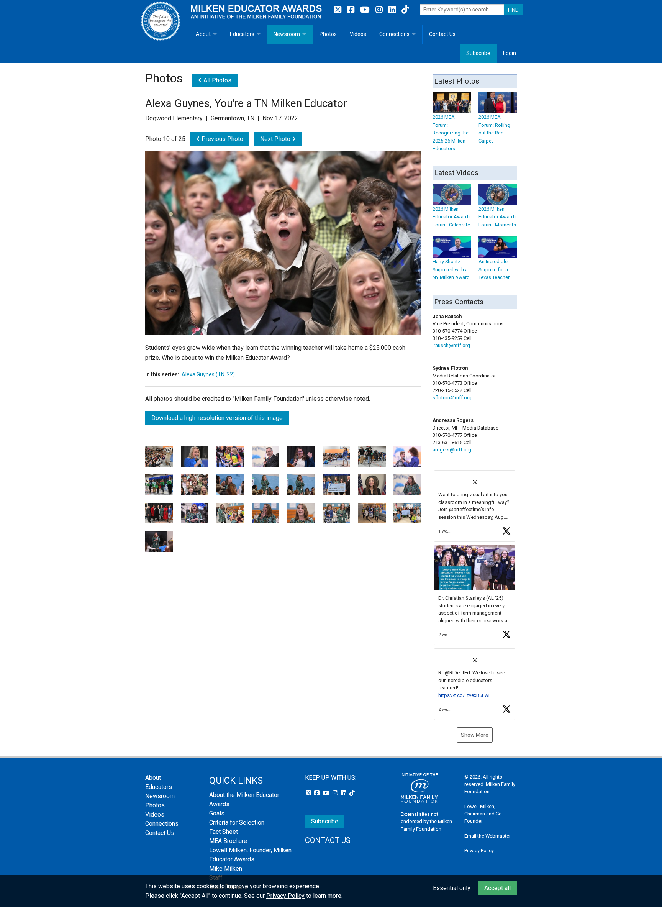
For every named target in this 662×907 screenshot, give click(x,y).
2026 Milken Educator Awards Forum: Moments (497, 217)
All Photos (216, 80)
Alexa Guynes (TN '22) (208, 374)
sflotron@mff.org (452, 397)
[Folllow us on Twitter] (338, 10)
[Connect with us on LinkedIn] (393, 10)
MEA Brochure (228, 841)
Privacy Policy (479, 850)
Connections (394, 34)
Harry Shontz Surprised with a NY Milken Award (451, 269)
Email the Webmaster (487, 836)
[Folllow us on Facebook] (351, 10)
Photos (328, 34)
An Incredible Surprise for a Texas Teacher (494, 269)
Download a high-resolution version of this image (217, 418)
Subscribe (478, 53)
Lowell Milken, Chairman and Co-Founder (483, 814)
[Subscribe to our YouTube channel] (366, 10)
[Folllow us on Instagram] (380, 10)
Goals (216, 813)
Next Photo (276, 139)
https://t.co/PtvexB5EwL (464, 695)
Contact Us (442, 34)
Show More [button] (474, 735)
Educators (242, 34)
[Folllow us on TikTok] (405, 10)
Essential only (451, 888)
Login (509, 53)
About (203, 34)
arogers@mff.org (452, 450)
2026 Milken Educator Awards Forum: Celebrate (452, 217)
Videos (358, 34)
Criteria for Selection (236, 822)
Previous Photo (221, 139)
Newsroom (287, 34)
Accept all (497, 888)
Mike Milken (225, 868)
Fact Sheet (223, 831)
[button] (474, 506)
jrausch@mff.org (451, 345)
